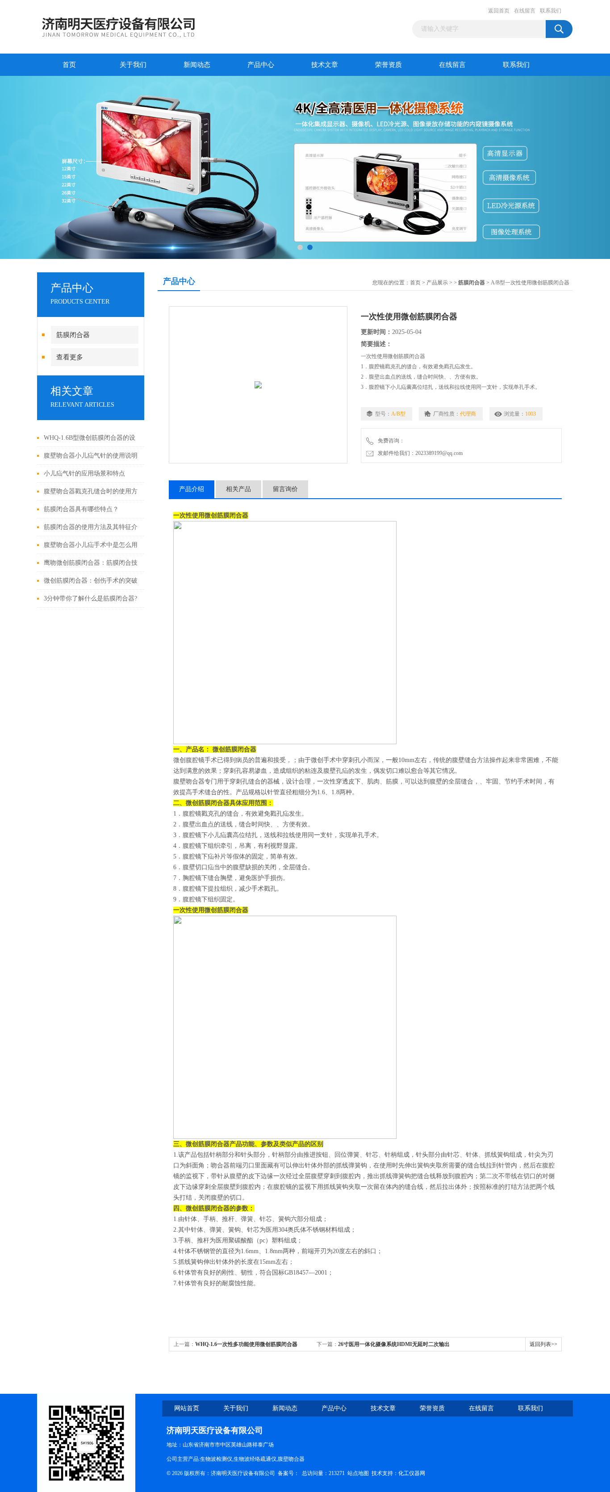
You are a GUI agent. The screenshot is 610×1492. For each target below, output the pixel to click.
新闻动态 (197, 64)
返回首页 (499, 11)
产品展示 (437, 282)
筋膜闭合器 (73, 334)
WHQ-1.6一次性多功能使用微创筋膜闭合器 (246, 1344)
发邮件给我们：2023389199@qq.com (419, 453)
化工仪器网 (411, 1473)
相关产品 (238, 489)
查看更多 (69, 357)
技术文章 (324, 64)
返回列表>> (543, 1344)
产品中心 (260, 64)
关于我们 (133, 64)
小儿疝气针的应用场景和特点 (84, 473)
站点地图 (358, 1473)
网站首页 (186, 1408)
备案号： (288, 1473)
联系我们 (550, 11)
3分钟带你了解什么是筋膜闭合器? (90, 598)
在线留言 (524, 11)
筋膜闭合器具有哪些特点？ (81, 509)
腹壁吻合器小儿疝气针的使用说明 (91, 455)
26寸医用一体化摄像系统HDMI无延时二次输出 (394, 1344)
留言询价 (285, 489)
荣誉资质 (388, 64)
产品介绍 (191, 489)
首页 (69, 64)
